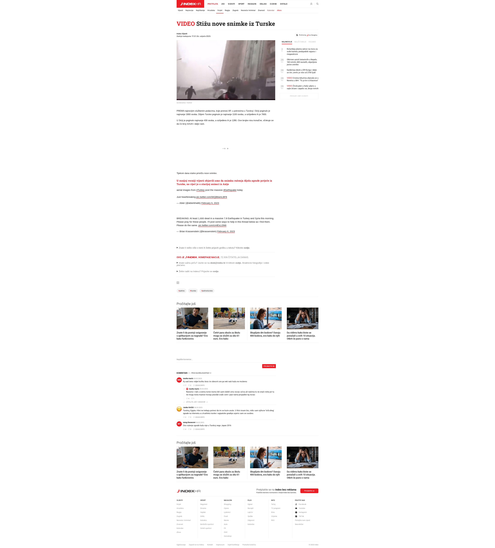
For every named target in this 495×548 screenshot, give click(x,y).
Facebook (302, 504)
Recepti (251, 508)
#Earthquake (229, 190)
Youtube (302, 508)
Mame (226, 520)
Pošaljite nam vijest (302, 520)
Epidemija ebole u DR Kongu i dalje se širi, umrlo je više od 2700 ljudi (302, 71)
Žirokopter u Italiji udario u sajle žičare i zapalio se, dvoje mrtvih (302, 87)
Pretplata (213, 4)
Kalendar (270, 10)
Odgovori (251, 520)
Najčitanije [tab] (300, 42)
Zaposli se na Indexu (196, 545)
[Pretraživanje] (316, 4)
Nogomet (203, 504)
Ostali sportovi (206, 528)
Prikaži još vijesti (299, 96)
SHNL (202, 516)
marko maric (188, 378)
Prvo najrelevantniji (200, 373)
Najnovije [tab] (287, 42)
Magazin (228, 500)
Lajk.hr (250, 512)
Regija (227, 10)
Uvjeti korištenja (233, 545)
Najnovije (189, 10)
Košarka (203, 520)
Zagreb (235, 10)
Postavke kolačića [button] (249, 545)
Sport (241, 4)
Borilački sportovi (207, 524)
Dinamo (203, 508)
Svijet (219, 10)
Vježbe (250, 516)
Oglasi (263, 4)
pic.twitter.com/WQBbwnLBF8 (211, 197)
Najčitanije (200, 10)
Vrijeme (274, 516)
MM (179, 380)
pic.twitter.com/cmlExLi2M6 (212, 225)
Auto (226, 524)
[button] (180, 317)
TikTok (301, 516)
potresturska (207, 291)
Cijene (273, 4)
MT (179, 424)
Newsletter (299, 524)
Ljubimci (227, 512)
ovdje (238, 263)
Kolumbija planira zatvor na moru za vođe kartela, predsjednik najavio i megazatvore (302, 51)
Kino (273, 512)
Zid (223, 4)
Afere (279, 10)
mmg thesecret (189, 422)
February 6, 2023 (210, 203)
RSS (272, 520)
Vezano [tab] (312, 42)
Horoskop (227, 536)
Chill (225, 532)
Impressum (220, 545)
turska (193, 291)
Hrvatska (211, 10)
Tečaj (273, 504)
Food (226, 516)
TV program (275, 508)
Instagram (303, 512)
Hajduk (203, 512)
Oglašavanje (181, 545)
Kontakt (210, 545)
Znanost (261, 10)
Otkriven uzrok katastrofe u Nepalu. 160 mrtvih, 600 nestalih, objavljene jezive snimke (302, 62)
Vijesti (231, 4)
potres (181, 291)
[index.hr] (190, 4)
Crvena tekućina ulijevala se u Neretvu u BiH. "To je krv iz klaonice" (302, 79)
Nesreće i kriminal (248, 10)
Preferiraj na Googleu (308, 35)
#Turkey (200, 190)
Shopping (227, 504)
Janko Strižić (188, 407)
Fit (225, 528)
